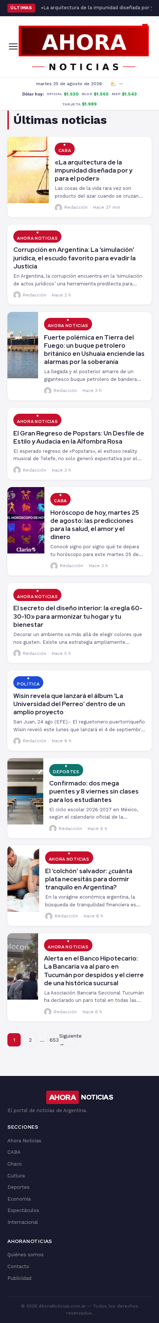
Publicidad (19, 1278)
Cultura (16, 1175)
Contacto (18, 1266)
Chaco (14, 1164)
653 (54, 1040)
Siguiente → (70, 1039)
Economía (19, 1199)
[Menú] (13, 46)
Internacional (22, 1222)
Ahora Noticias (37, 238)
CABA (64, 150)
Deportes (66, 771)
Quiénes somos (25, 1254)
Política (28, 684)
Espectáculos (23, 1210)
